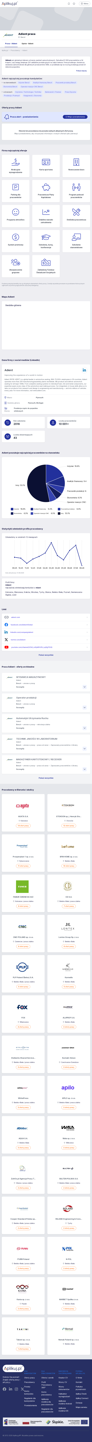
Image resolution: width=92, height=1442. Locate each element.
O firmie (79, 1378)
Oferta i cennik (47, 1378)
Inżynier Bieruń (24, 83)
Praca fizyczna (70, 92)
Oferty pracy (29, 1378)
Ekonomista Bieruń (10, 87)
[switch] (75, 117)
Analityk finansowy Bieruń (42, 83)
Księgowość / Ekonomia (32, 95)
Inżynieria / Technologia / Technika (28, 92)
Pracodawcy (15, 50)
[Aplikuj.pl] (13, 1368)
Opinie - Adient (27, 43)
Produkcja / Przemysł (12, 95)
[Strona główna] (10, 4)
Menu (86, 3)
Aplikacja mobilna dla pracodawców (47, 1402)
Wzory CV (63, 1382)
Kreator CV (63, 1378)
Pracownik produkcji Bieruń (66, 83)
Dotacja (79, 1403)
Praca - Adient (11, 43)
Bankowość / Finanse (53, 92)
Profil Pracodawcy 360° (46, 1385)
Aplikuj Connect (82, 1398)
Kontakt (79, 1382)
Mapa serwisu (81, 1407)
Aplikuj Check (81, 1394)
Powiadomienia (30, 1405)
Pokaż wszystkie (46, 655)
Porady (27, 1387)
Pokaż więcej (81, 71)
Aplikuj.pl (5, 50)
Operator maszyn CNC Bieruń (32, 87)
